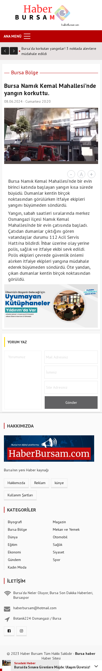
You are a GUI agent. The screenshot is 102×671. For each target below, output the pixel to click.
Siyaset (58, 552)
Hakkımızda (16, 482)
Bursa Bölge (24, 72)
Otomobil (60, 537)
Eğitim (12, 544)
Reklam (40, 482)
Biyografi (15, 522)
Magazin (59, 522)
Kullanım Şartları (20, 495)
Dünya (13, 537)
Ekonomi (14, 552)
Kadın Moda (17, 567)
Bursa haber (85, 653)
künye (59, 482)
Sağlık (57, 544)
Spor (56, 559)
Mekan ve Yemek (66, 529)
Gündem (14, 559)
